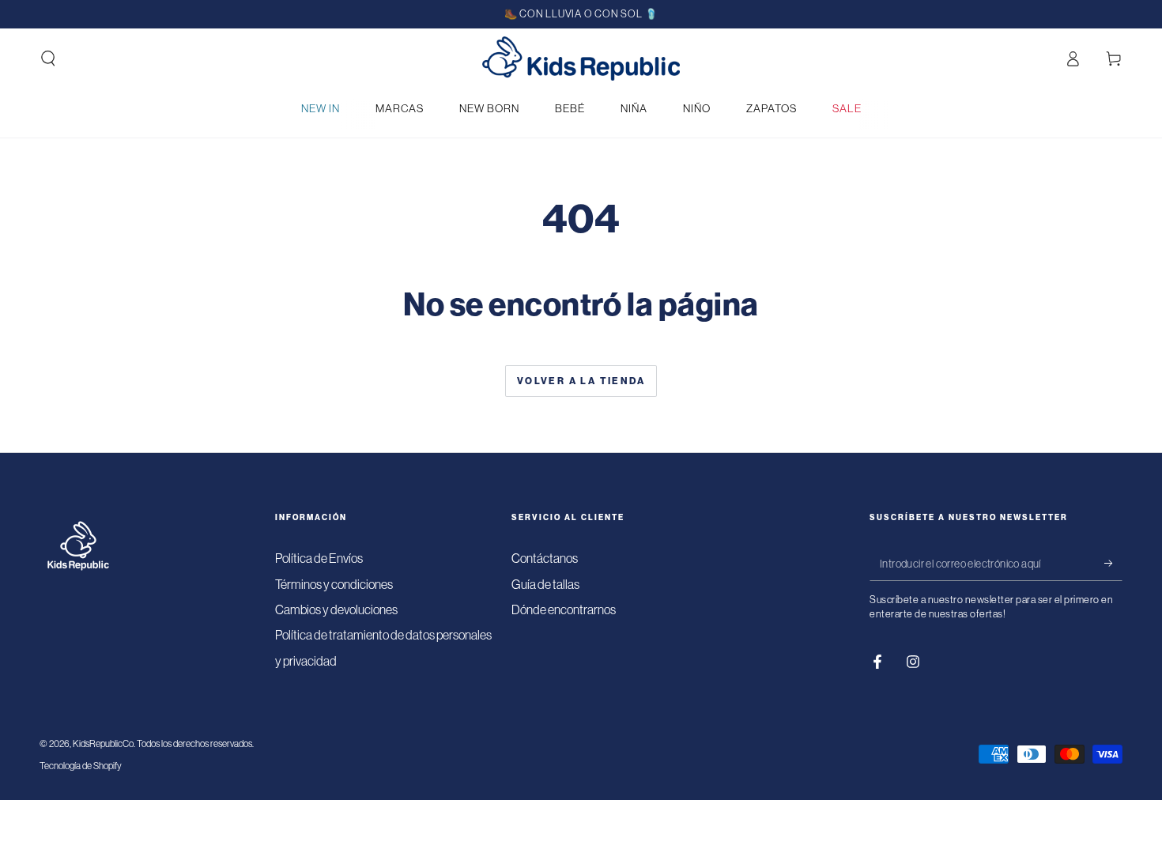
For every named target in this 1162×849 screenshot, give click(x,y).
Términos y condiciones (334, 584)
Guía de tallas (545, 584)
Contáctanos (544, 558)
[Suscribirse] (1113, 562)
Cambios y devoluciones (336, 609)
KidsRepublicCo (103, 743)
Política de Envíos (319, 558)
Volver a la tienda (581, 381)
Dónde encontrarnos (563, 609)
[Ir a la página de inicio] (581, 58)
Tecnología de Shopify (81, 766)
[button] (48, 58)
